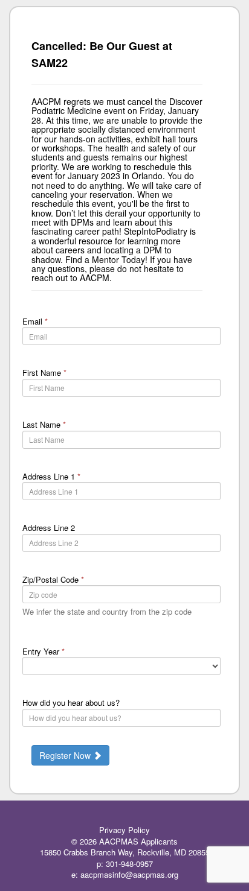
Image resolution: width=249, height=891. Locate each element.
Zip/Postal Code (53, 579)
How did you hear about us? (71, 702)
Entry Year (43, 651)
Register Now (66, 755)
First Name (44, 372)
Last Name (44, 424)
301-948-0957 (129, 863)
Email (35, 321)
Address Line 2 (48, 527)
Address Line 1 (51, 476)
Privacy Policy (124, 830)
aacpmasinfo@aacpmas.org (129, 874)
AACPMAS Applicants (138, 841)
